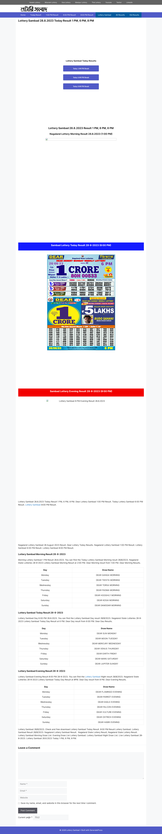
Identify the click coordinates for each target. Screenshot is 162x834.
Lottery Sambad (104, 15)
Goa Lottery (66, 2)
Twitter (119, 2)
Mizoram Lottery (51, 2)
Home (23, 15)
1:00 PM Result (52, 15)
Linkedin (129, 2)
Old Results (134, 15)
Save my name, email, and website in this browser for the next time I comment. (58, 803)
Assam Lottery (34, 2)
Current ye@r (25, 817)
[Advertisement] (81, 41)
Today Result (35, 15)
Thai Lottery (96, 2)
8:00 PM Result (87, 15)
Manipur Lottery (81, 2)
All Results (120, 15)
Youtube (108, 2)
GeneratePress (96, 830)
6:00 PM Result (69, 15)
